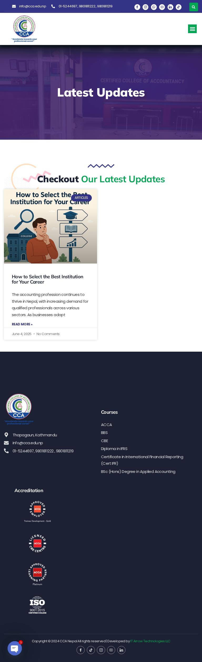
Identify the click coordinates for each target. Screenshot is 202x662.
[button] (193, 7)
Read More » (22, 324)
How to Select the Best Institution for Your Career (47, 279)
